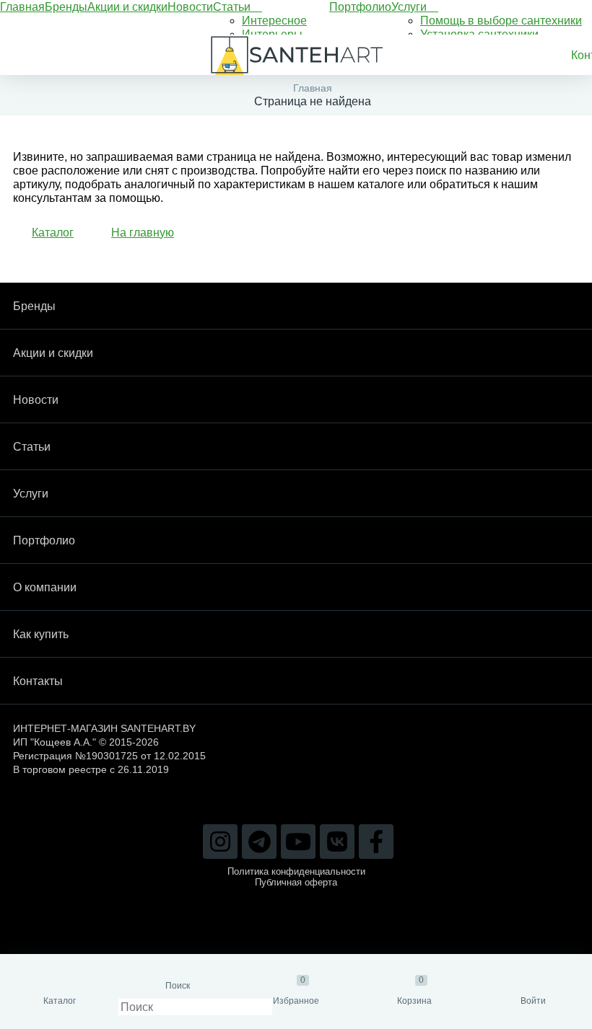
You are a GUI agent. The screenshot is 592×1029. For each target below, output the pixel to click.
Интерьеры (272, 34)
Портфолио (360, 7)
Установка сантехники (479, 34)
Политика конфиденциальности (296, 871)
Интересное (274, 20)
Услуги (410, 7)
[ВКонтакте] (337, 841)
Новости (190, 7)
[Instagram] (220, 841)
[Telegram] (259, 841)
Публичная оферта (296, 882)
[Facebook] (376, 841)
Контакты (38, 681)
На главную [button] (142, 232)
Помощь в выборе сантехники (501, 20)
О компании (45, 587)
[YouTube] (298, 841)
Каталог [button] (53, 232)
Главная (22, 7)
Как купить (41, 634)
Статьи (233, 7)
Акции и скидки (127, 7)
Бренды (66, 7)
